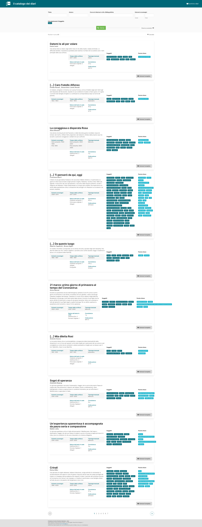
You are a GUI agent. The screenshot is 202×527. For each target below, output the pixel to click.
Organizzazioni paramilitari (113, 208)
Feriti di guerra (123, 190)
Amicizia (118, 177)
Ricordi (145, 306)
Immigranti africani (118, 434)
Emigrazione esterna (143, 98)
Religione (133, 59)
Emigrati (109, 98)
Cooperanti (141, 185)
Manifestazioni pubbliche (124, 200)
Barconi (140, 434)
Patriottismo (128, 353)
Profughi (121, 213)
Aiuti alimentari (110, 177)
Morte (50, 23)
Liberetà (141, 142)
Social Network (147, 215)
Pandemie (105, 306)
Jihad (144, 200)
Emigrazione (124, 98)
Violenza (119, 398)
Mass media (141, 202)
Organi (121, 395)
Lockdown (139, 306)
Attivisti (149, 177)
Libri (117, 197)
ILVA (146, 197)
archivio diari (194, 4)
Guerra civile (110, 195)
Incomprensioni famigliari (144, 56)
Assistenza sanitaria (111, 56)
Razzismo (131, 491)
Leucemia (118, 304)
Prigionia (127, 395)
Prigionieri (129, 147)
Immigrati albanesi (117, 478)
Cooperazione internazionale (113, 187)
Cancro (119, 56)
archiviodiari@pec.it (64, 523)
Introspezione (118, 195)
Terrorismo (109, 225)
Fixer (140, 192)
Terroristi (126, 225)
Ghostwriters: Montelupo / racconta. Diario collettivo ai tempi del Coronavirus (154, 304)
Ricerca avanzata (147, 28)
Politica (109, 210)
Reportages (149, 210)
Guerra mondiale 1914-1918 (113, 353)
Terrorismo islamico (118, 225)
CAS (140, 471)
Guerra (129, 192)
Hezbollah (141, 197)
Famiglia (125, 56)
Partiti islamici (142, 210)
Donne (129, 187)
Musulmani (141, 208)
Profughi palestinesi (129, 213)
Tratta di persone (111, 398)
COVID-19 (112, 301)
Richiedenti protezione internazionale (147, 441)
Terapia (119, 441)
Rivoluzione (130, 215)
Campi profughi (110, 182)
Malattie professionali (112, 200)
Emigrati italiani (116, 98)
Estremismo (115, 190)
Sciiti (108, 218)
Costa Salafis (142, 190)
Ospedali (125, 486)
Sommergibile (142, 353)
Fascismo (125, 142)
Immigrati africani (129, 393)
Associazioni (123, 471)
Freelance (141, 195)
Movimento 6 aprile (143, 205)
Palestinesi (148, 208)
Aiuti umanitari (142, 177)
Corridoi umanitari (143, 476)
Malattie (122, 59)
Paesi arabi (123, 208)
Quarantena (111, 306)
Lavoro (118, 101)
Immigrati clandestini (111, 436)
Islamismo (109, 483)
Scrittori (113, 218)
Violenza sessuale (117, 444)
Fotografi (130, 190)
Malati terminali (115, 59)
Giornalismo (109, 192)
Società (127, 220)
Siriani (140, 215)
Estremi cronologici (141, 12)
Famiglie (104, 304)
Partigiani (123, 147)
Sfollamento (147, 142)
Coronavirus (105, 301)
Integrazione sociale (119, 481)
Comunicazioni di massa (112, 185)
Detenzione (109, 434)
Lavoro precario (110, 197)
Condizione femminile (143, 182)
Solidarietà (114, 150)
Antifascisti (122, 140)
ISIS (150, 197)
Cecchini (141, 180)
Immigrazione (110, 395)
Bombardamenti (126, 180)
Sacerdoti (115, 493)
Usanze (132, 225)
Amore (123, 177)
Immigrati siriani (126, 478)
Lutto (108, 59)
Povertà (131, 210)
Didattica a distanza (143, 478)
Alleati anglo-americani (112, 140)
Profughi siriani (110, 215)
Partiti (129, 208)
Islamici (124, 195)
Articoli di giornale (111, 180)
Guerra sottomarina (143, 350)
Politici (126, 210)
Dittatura (124, 187)
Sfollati (108, 150)
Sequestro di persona (121, 218)
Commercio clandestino (112, 393)
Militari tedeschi (110, 147)
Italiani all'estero (110, 101)
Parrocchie (109, 488)
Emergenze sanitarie (141, 301)
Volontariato (126, 496)
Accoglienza (110, 471)
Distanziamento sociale (122, 301)
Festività (109, 258)
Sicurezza (109, 220)
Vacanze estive (110, 260)
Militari (132, 145)
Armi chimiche (130, 177)
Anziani (113, 255)
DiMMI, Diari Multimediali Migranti (146, 393)
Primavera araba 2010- (112, 213)
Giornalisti (116, 192)
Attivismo (119, 180)
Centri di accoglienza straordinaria (146, 473)
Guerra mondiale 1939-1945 (113, 145)
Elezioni (109, 190)
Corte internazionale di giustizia (146, 187)
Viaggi (108, 228)
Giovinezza (132, 142)
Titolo (50, 12)
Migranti (152, 395)
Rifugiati (124, 215)
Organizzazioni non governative (114, 205)
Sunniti (127, 223)
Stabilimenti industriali (119, 223)
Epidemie (131, 301)
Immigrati (122, 393)
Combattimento (119, 182)
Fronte (146, 195)
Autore (71, 12)
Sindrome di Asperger (118, 220)
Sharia (147, 213)
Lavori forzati (131, 439)
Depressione (125, 255)
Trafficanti (141, 398)
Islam (140, 200)
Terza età (147, 255)
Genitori (119, 350)
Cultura (119, 255)
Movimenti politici (124, 202)
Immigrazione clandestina (113, 439)
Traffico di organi (149, 398)
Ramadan (125, 491)
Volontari (119, 496)
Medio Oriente (110, 202)
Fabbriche (149, 190)
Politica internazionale (117, 210)
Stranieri (132, 395)
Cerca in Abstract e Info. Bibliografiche (102, 12)
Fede (130, 56)
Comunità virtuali (124, 185)
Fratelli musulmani (147, 192)
